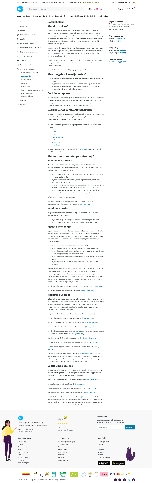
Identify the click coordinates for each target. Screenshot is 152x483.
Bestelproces (62, 449)
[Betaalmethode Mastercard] (118, 474)
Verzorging (21, 16)
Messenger (123, 53)
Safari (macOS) (57, 145)
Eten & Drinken (48, 16)
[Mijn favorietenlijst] (128, 9)
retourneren (75, 2)
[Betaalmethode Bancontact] (128, 474)
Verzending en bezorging (66, 442)
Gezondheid (37, 16)
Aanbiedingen (98, 9)
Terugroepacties (26, 56)
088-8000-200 (121, 38)
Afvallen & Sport (103, 16)
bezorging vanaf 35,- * (28, 2)
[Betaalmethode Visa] (112, 474)
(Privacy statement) (88, 353)
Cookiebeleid (26, 76)
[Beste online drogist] (90, 474)
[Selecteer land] (130, 2)
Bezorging (23, 30)
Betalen (23, 39)
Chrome (54, 132)
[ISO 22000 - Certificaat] (83, 474)
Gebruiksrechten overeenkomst (32, 90)
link (96, 149)
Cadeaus (71, 16)
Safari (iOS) (56, 142)
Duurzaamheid (25, 65)
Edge (53, 139)
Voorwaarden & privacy (28, 69)
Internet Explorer (57, 137)
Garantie (61, 457)
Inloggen (120, 9)
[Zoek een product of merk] (27, 9)
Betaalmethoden (63, 444)
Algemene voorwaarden (29, 73)
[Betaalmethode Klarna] (104, 474)
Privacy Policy (53, 480)
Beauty (28, 16)
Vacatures (101, 449)
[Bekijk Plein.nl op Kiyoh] (45, 474)
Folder (89, 9)
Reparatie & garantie (27, 43)
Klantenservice (122, 2)
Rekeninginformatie (65, 447)
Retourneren (62, 452)
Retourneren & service (28, 35)
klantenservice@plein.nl (117, 62)
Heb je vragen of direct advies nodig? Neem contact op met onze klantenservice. (32, 424)
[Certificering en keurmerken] (73, 474)
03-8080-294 (118, 41)
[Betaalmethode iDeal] (122, 474)
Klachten (61, 455)
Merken (100, 455)
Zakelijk (113, 2)
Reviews (24, 83)
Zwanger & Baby (60, 16)
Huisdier (93, 16)
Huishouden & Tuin (82, 16)
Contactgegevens (104, 442)
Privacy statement (83, 204)
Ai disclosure (25, 86)
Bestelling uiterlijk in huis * (53, 2)
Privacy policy (26, 79)
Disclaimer (63, 480)
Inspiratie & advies (104, 457)
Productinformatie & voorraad (30, 48)
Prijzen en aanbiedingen (28, 52)
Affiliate (100, 447)
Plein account (82, 149)
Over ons (23, 100)
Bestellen (23, 26)
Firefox (54, 134)
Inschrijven (129, 427)
